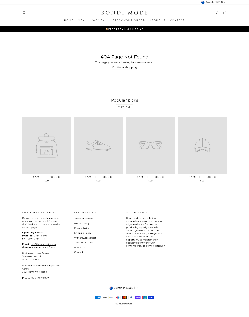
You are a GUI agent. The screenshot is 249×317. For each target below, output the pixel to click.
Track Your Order (83, 242)
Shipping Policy (82, 233)
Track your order (129, 20)
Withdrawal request (85, 237)
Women (99, 20)
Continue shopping (124, 67)
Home (69, 20)
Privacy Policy (81, 228)
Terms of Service (83, 218)
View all (124, 107)
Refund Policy (81, 223)
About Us (157, 20)
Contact (177, 20)
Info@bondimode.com (43, 244)
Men (82, 20)
